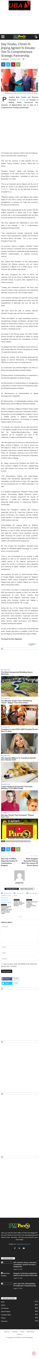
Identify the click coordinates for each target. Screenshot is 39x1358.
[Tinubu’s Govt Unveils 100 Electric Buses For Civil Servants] (19, 896)
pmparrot (6, 59)
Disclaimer (15, 1331)
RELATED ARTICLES (11, 889)
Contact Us (19, 1334)
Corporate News (6, 1315)
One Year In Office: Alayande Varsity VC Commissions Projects (9, 862)
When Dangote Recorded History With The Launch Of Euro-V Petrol (30, 862)
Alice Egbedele (10, 841)
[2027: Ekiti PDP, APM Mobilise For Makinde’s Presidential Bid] (6, 1287)
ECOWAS (4, 189)
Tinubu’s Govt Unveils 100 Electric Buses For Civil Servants (19, 903)
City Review (5, 1308)
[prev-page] (18, 917)
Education (4, 1321)
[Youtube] (24, 1248)
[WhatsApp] (18, 64)
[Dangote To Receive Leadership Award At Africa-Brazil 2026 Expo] (6, 1276)
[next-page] (21, 917)
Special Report (5, 1311)
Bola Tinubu (19, 841)
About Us (6, 1331)
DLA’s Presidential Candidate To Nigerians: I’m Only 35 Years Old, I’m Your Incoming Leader (6, 910)
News (3, 1302)
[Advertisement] (19, 23)
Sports (3, 1305)
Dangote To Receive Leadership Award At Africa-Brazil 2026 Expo (25, 1274)
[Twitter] (8, 64)
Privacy (22, 1331)
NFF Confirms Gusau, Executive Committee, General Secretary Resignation (24, 1264)
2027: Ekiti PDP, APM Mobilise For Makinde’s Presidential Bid (24, 1285)
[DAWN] (19, 1174)
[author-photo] (19, 875)
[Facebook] (3, 64)
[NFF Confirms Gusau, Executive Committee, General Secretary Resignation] (6, 1265)
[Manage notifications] (34, 1353)
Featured (4, 905)
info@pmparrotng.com (23, 1244)
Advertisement (31, 1331)
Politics (3, 1318)
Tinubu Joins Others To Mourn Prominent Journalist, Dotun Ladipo (32, 904)
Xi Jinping (21, 100)
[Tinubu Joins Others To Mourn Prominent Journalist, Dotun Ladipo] (32, 896)
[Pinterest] (13, 64)
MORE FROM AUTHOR (26, 889)
